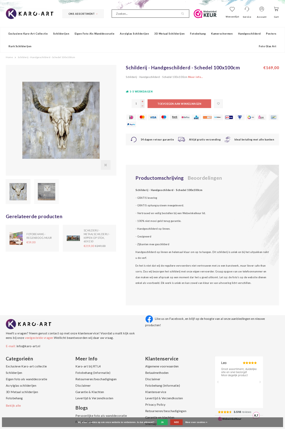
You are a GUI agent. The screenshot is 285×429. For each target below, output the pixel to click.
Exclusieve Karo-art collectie (28, 33)
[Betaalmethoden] (131, 117)
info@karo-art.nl (28, 346)
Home (9, 57)
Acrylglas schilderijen (134, 33)
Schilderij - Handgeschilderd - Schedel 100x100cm (46, 57)
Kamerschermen (222, 33)
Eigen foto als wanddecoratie (95, 33)
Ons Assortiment (81, 13)
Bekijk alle (13, 405)
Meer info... (195, 76)
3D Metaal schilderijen (169, 33)
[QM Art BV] (29, 13)
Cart (276, 17)
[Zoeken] (185, 13)
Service (247, 17)
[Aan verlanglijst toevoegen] (218, 103)
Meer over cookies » (196, 422)
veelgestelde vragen (39, 337)
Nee (176, 422)
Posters (271, 33)
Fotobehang (198, 33)
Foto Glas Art (267, 46)
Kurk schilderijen (20, 46)
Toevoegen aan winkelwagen (179, 103)
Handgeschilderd (249, 33)
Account (261, 17)
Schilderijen (61, 33)
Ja (162, 422)
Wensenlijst (232, 16)
